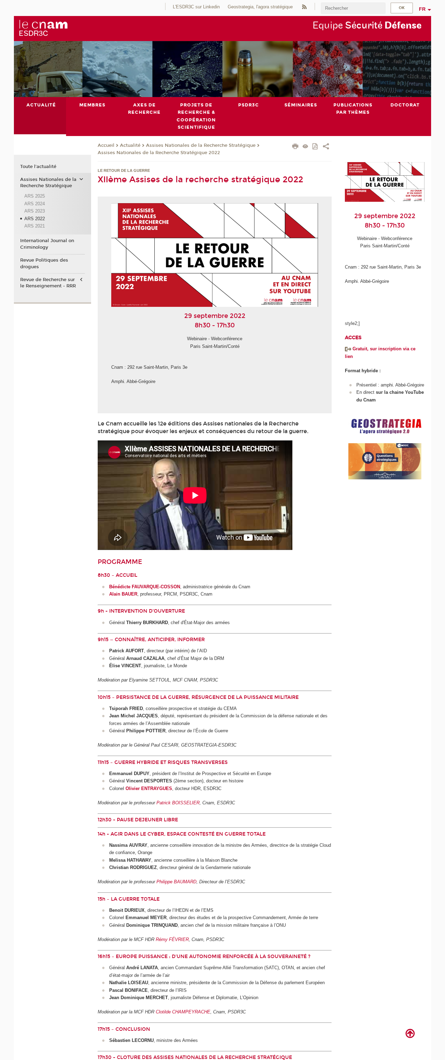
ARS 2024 (34, 203)
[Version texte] (305, 147)
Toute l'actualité (38, 166)
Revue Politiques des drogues (44, 263)
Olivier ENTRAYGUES (149, 788)
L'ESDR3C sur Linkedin (196, 6)
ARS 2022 (34, 218)
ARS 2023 (34, 211)
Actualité (130, 145)
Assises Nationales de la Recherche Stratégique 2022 (159, 153)
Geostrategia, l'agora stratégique (260, 6)
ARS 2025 (34, 196)
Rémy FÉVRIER (172, 939)
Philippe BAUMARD (176, 881)
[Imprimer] (295, 147)
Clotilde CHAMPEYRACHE (183, 1011)
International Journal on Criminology (47, 244)
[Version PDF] (315, 147)
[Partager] (326, 147)
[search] (353, 8)
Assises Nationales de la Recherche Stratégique (201, 145)
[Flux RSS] (304, 6)
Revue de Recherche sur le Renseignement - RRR (48, 283)
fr (422, 9)
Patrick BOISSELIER (178, 802)
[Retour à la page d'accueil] (43, 28)
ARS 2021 (34, 226)
